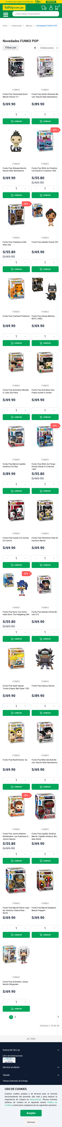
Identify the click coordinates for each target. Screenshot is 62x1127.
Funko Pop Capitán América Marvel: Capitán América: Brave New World (45, 836)
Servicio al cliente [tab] (11, 1067)
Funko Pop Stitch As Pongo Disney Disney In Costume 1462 (43, 466)
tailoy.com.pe (35, 1099)
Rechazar (31, 1122)
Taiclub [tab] (6, 1075)
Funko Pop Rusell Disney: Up (15, 760)
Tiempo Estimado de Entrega (15, 1081)
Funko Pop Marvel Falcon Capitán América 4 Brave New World (16, 910)
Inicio (5, 26)
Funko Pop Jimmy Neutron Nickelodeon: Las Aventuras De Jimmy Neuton (16, 836)
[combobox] (35, 14)
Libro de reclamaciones (13, 1056)
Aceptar (31, 1113)
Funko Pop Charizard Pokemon (16, 316)
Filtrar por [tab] (10, 47)
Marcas (29, 26)
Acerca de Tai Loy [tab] (11, 1050)
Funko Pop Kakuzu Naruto (43, 686)
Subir (32, 1038)
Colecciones (16, 26)
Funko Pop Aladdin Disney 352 (45, 242)
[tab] (31, 1082)
